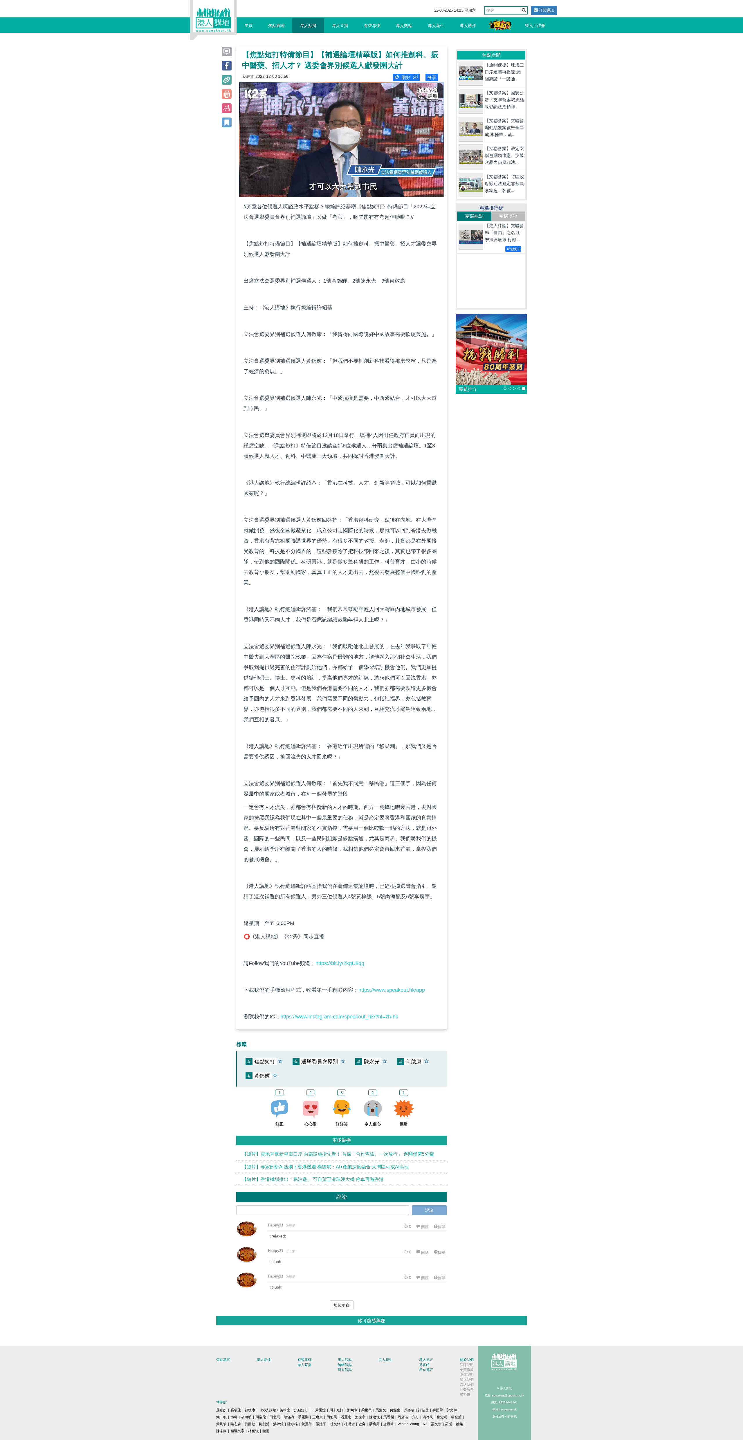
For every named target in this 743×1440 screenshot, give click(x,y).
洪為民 (428, 1417)
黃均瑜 (221, 1424)
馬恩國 (388, 1417)
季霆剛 (303, 1417)
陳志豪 (221, 1431)
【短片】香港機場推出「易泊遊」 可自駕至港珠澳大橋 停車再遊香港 (313, 1179)
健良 (361, 1424)
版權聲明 (467, 1375)
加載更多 (341, 1305)
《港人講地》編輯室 (274, 1410)
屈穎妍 (221, 1410)
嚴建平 (321, 1424)
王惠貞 (317, 1417)
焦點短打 (301, 1410)
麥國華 (437, 1410)
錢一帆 (221, 1417)
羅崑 (448, 1424)
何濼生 (395, 1410)
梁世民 (366, 1410)
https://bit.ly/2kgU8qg (339, 963)
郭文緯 (452, 1410)
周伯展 (332, 1417)
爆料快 (465, 1394)
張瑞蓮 (235, 1410)
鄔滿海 (289, 1417)
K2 (425, 1424)
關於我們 (467, 1360)
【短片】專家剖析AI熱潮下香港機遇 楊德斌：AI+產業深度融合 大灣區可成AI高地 (325, 1166)
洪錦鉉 (278, 1424)
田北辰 (275, 1417)
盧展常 (388, 1424)
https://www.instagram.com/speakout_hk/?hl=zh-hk (339, 1017)
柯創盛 (264, 1424)
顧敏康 (250, 1410)
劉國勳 (250, 1424)
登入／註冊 (535, 25)
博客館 (424, 1365)
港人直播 (340, 25)
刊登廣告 (467, 1389)
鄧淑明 (442, 1417)
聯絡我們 (467, 1385)
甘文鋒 (335, 1424)
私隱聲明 (467, 1365)
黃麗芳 (307, 1424)
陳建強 (374, 1417)
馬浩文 (381, 1410)
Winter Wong (408, 1424)
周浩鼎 (260, 1417)
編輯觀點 (345, 1365)
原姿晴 (409, 1410)
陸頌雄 (292, 1424)
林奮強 (253, 1431)
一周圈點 (319, 1410)
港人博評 (468, 25)
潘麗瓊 (346, 1417)
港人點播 (308, 25)
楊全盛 (456, 1417)
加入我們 (467, 1380)
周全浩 (403, 1417)
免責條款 (467, 1370)
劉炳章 (352, 1410)
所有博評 (426, 1370)
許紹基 (423, 1410)
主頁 (248, 25)
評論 (429, 1210)
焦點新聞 (276, 25)
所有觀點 (345, 1370)
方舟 (415, 1417)
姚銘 (459, 1424)
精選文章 (237, 1431)
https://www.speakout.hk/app (391, 990)
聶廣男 (374, 1424)
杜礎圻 (349, 1424)
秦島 (233, 1417)
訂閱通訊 (546, 10)
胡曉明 (246, 1417)
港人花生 (436, 25)
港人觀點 (404, 25)
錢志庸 (235, 1424)
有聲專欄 (372, 25)
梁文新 (436, 1424)
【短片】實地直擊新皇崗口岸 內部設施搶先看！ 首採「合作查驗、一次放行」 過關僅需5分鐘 (338, 1154)
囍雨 (265, 1431)
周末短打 (336, 1410)
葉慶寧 (360, 1417)
